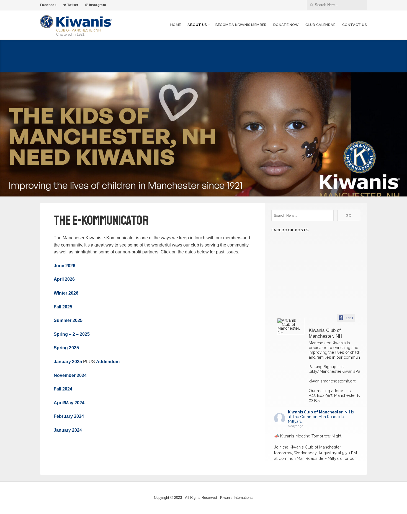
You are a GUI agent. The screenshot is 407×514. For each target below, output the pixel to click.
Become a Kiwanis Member (241, 25)
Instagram (97, 5)
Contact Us (354, 25)
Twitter (72, 5)
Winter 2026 (66, 293)
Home (175, 25)
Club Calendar (320, 25)
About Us (197, 25)
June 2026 (64, 265)
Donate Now (286, 25)
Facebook (48, 5)
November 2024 (70, 375)
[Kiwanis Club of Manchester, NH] (291, 326)
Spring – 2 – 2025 (72, 334)
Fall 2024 (63, 389)
